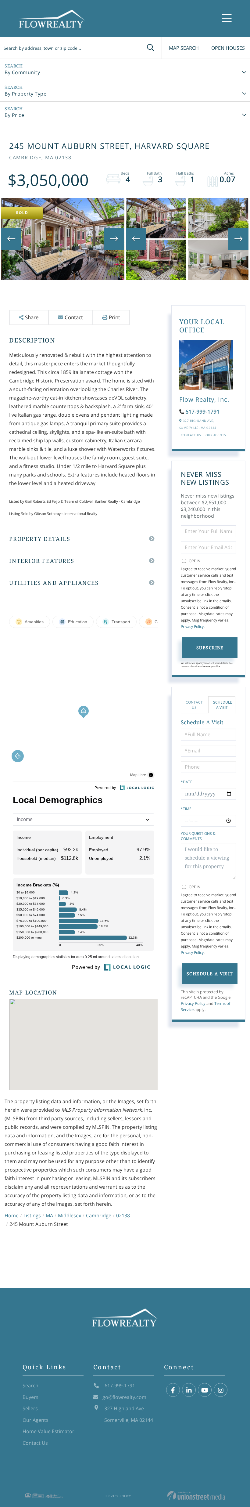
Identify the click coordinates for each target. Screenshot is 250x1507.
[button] (151, 48)
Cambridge (98, 1215)
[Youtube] (204, 1390)
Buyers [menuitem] (30, 1397)
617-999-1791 (202, 411)
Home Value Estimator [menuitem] (48, 1431)
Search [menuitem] (30, 1385)
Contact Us (191, 435)
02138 (123, 1215)
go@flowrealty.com (124, 1397)
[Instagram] (220, 1390)
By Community (22, 72)
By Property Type (25, 93)
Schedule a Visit (222, 705)
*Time (186, 808)
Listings (32, 1215)
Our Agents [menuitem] (35, 1420)
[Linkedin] (188, 1390)
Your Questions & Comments (198, 836)
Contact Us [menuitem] (35, 1443)
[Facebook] (173, 1390)
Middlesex (69, 1215)
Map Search (184, 48)
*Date (186, 781)
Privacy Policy (192, 626)
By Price (14, 115)
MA (49, 1215)
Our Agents (215, 435)
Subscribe (210, 647)
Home (12, 1215)
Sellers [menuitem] (30, 1408)
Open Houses (228, 48)
